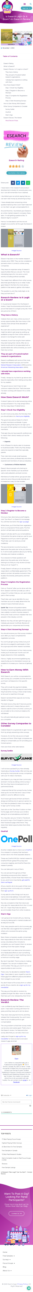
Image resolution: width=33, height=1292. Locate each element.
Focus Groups (8, 1263)
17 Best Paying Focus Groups (11, 1139)
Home (5, 1252)
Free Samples (8, 1256)
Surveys (6, 1259)
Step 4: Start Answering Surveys (16, 101)
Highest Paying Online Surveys (12, 1143)
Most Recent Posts (12, 120)
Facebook (16, 1082)
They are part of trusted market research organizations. (16, 76)
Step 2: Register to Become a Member (15, 92)
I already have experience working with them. (16, 81)
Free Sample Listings (8, 1167)
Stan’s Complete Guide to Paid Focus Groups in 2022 (16, 1159)
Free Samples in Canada (9, 1150)
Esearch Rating (8, 63)
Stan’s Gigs (9, 115)
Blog (4, 1267)
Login (30, 1095)
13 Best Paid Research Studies (11, 1154)
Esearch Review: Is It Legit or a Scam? (16, 69)
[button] (24, 4)
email (24, 1080)
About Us (6, 1271)
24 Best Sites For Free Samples (12, 1147)
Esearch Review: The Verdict (13, 118)
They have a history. (12, 72)
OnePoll (8, 112)
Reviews (4, 1164)
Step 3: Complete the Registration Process (16, 97)
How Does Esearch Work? (12, 85)
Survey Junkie (10, 109)
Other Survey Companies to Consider (15, 106)
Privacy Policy (22, 1284)
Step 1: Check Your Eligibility (14, 88)
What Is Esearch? (9, 66)
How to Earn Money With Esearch (14, 103)
